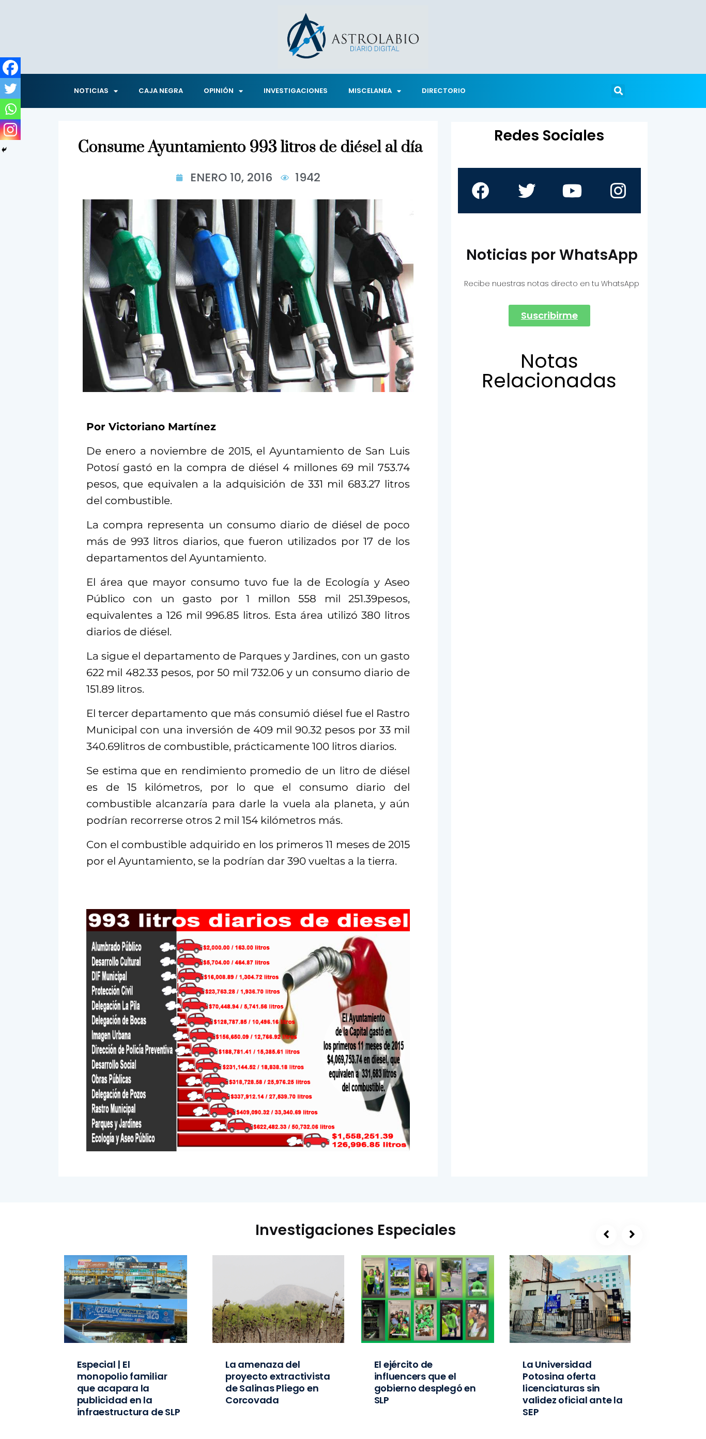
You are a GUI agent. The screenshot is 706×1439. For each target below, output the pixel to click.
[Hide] (4, 150)
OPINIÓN (219, 91)
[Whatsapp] (10, 109)
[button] (618, 91)
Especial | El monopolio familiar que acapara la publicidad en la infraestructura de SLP (128, 1388)
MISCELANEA (370, 91)
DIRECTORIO (444, 91)
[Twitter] (10, 88)
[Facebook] (10, 67)
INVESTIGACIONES (296, 91)
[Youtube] (572, 190)
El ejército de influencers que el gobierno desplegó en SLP (425, 1382)
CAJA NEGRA (161, 91)
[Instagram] (10, 129)
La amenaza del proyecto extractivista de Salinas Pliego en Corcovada (277, 1382)
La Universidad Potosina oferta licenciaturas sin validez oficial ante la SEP (573, 1388)
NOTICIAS (91, 91)
